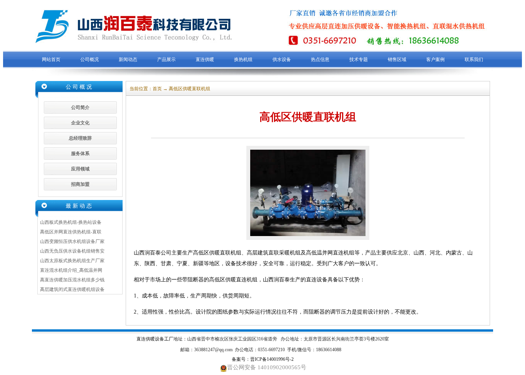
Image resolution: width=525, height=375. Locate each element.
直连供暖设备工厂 (154, 339)
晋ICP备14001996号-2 (272, 359)
